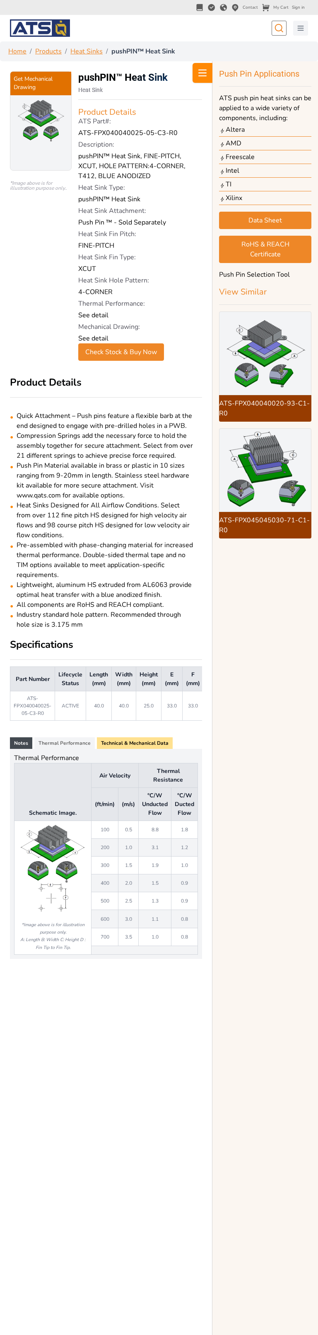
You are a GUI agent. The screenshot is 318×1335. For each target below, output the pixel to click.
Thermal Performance (65, 743)
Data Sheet (265, 220)
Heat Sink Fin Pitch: (107, 234)
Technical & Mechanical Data (135, 743)
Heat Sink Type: (101, 187)
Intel (232, 170)
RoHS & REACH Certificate (265, 249)
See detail (93, 315)
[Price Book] (199, 7)
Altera (235, 129)
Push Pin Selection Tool (254, 274)
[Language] (223, 7)
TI (228, 184)
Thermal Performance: (111, 303)
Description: (96, 144)
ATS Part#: (94, 121)
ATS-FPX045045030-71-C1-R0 (264, 525)
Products (48, 51)
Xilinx (234, 198)
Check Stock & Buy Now (121, 352)
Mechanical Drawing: (109, 326)
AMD (233, 143)
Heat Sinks (86, 51)
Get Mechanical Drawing (33, 83)
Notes (21, 743)
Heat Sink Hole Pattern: (113, 280)
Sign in (298, 7)
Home (17, 51)
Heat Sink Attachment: (112, 211)
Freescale (240, 157)
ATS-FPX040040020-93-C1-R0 (264, 408)
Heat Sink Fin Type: (107, 257)
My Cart (281, 7)
